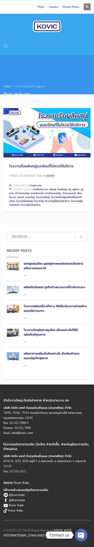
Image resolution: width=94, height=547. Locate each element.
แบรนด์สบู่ (30, 197)
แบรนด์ (20, 197)
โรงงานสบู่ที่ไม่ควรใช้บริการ (57, 201)
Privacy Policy (71, 7)
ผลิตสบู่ (52, 189)
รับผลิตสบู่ (62, 189)
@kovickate (16, 495)
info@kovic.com (22, 433)
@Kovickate (17, 500)
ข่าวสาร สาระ (36, 185)
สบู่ (69, 189)
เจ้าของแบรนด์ (69, 193)
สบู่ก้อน (75, 189)
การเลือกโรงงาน (40, 189)
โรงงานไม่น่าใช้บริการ (30, 205)
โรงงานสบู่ (39, 201)
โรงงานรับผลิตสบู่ (24, 201)
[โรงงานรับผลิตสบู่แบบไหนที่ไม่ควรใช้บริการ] (47, 132)
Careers (53, 7)
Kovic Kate (16, 505)
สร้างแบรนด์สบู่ (22, 193)
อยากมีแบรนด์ (37, 193)
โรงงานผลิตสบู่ (43, 197)
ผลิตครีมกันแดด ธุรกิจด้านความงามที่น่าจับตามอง (54, 287)
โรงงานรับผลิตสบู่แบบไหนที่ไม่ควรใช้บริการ (41, 166)
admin (51, 176)
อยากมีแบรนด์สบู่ (53, 193)
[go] (81, 237)
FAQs (41, 7)
